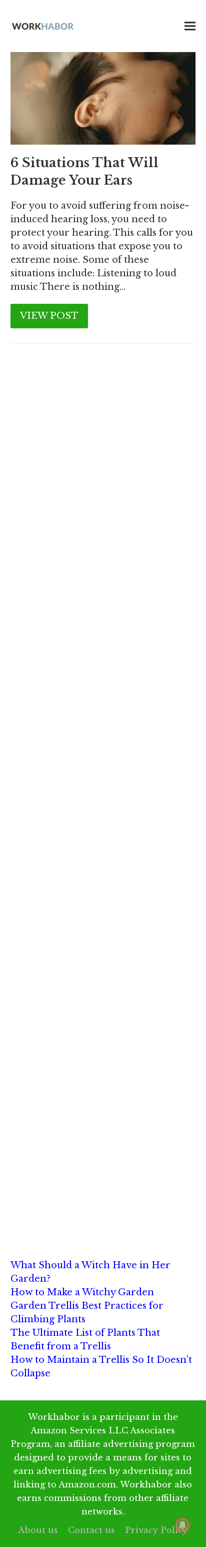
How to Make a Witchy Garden (82, 1292)
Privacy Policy (156, 1530)
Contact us (91, 1530)
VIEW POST (49, 315)
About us (38, 1530)
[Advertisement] (103, 477)
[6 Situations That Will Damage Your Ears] (103, 97)
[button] (190, 26)
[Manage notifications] (182, 1525)
